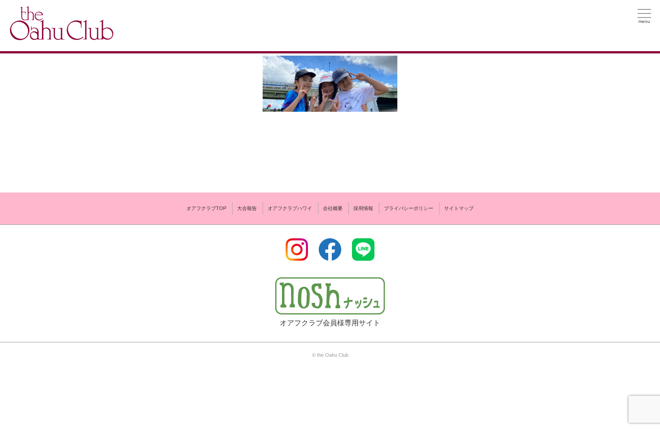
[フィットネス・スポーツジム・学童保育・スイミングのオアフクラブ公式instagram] (297, 255)
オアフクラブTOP (206, 208)
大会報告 (247, 208)
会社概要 (333, 208)
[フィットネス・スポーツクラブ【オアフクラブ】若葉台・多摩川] (60, 36)
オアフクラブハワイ (290, 208)
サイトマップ (459, 208)
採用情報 (363, 208)
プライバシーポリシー (408, 208)
